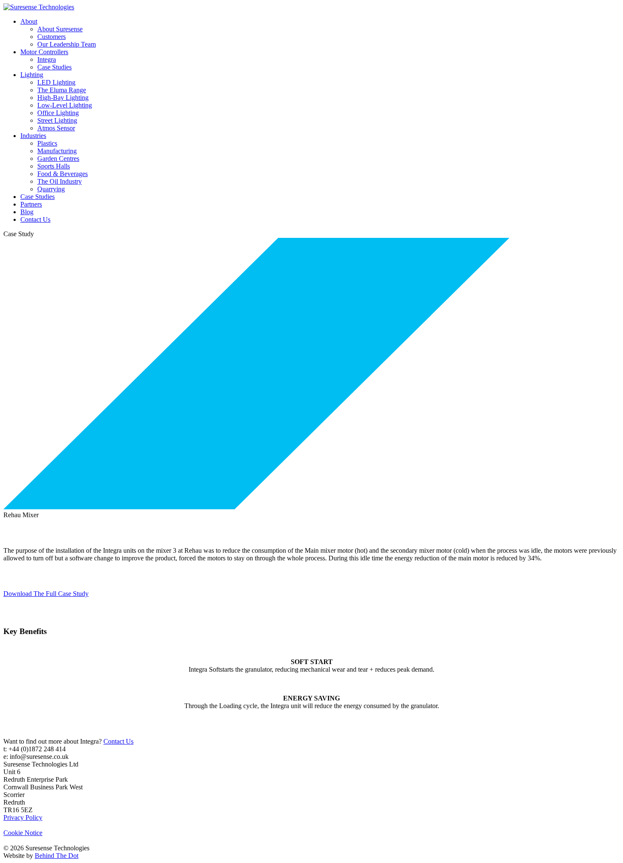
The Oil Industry (59, 181)
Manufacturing (57, 150)
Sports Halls (53, 166)
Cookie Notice (22, 832)
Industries (33, 135)
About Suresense (60, 29)
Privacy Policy (22, 817)
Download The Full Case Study (46, 593)
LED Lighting (56, 82)
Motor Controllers (44, 51)
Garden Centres (58, 158)
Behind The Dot (56, 855)
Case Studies (54, 67)
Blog (26, 211)
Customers (51, 36)
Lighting (31, 74)
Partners (31, 204)
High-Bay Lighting (63, 97)
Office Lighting (58, 112)
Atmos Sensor (56, 128)
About (28, 21)
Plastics (47, 143)
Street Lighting (57, 120)
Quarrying (51, 189)
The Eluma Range (61, 90)
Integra (46, 59)
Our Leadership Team (66, 44)
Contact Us (35, 219)
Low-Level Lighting (64, 105)
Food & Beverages (62, 173)
